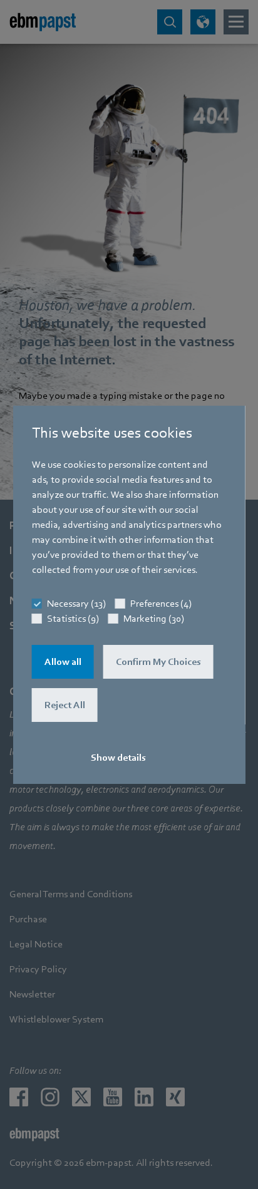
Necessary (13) (76, 603)
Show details (118, 757)
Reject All (64, 705)
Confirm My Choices (158, 661)
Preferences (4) (161, 603)
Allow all (62, 661)
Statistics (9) (73, 618)
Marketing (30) (153, 618)
